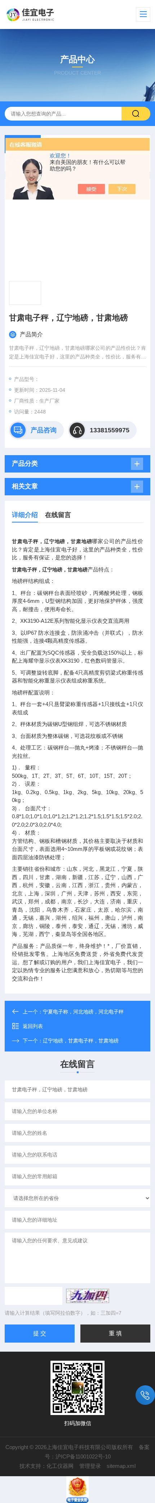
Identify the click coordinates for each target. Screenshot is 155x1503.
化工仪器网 (60, 1466)
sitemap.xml (121, 1466)
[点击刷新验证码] (87, 1296)
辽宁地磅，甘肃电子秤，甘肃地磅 (81, 1041)
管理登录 (90, 1466)
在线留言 (58, 515)
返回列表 (33, 1026)
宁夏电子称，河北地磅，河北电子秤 (83, 1012)
